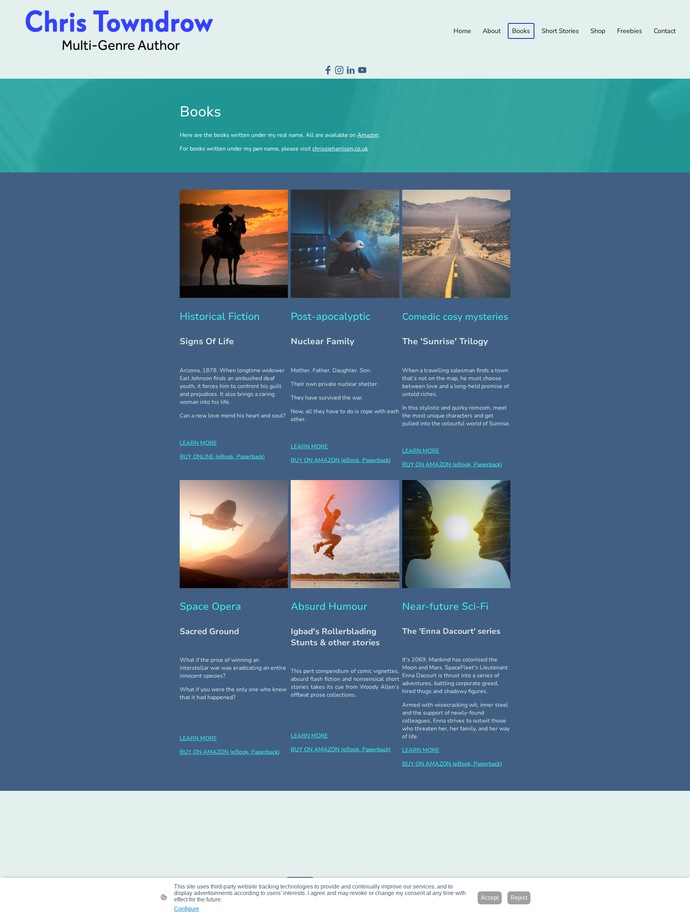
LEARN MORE (420, 750)
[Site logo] (118, 31)
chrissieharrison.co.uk (340, 149)
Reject (519, 898)
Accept (489, 898)
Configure (186, 909)
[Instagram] (339, 70)
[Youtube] (362, 70)
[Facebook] (327, 70)
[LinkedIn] (350, 70)
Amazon (367, 135)
